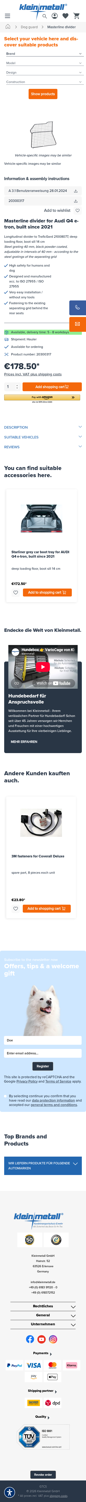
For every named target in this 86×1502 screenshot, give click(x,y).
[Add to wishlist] (77, 210)
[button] (42, 399)
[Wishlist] (65, 16)
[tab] (43, 427)
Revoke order (43, 1474)
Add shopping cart (49, 387)
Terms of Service (58, 1081)
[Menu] (8, 16)
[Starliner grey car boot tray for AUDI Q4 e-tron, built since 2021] (41, 518)
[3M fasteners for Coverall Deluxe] (41, 823)
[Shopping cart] (76, 16)
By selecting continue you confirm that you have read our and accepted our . (45, 1100)
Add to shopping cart (45, 592)
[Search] (44, 15)
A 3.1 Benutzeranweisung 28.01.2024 (38, 191)
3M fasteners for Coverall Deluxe (37, 856)
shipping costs (58, 1496)
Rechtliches (43, 1306)
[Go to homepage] (43, 7)
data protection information (53, 1100)
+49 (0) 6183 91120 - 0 (43, 1287)
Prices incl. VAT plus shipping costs (33, 374)
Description (16, 427)
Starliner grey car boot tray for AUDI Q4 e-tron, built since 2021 (40, 554)
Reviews (12, 447)
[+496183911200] (77, 307)
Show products (43, 94)
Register (43, 1066)
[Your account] (54, 16)
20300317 (16, 201)
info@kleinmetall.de (43, 1282)
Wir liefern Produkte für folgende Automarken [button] (39, 1165)
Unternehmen (43, 1324)
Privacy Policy (27, 1081)
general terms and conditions (54, 1105)
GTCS (43, 1486)
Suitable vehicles (21, 437)
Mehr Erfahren (24, 742)
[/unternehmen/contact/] (77, 324)
